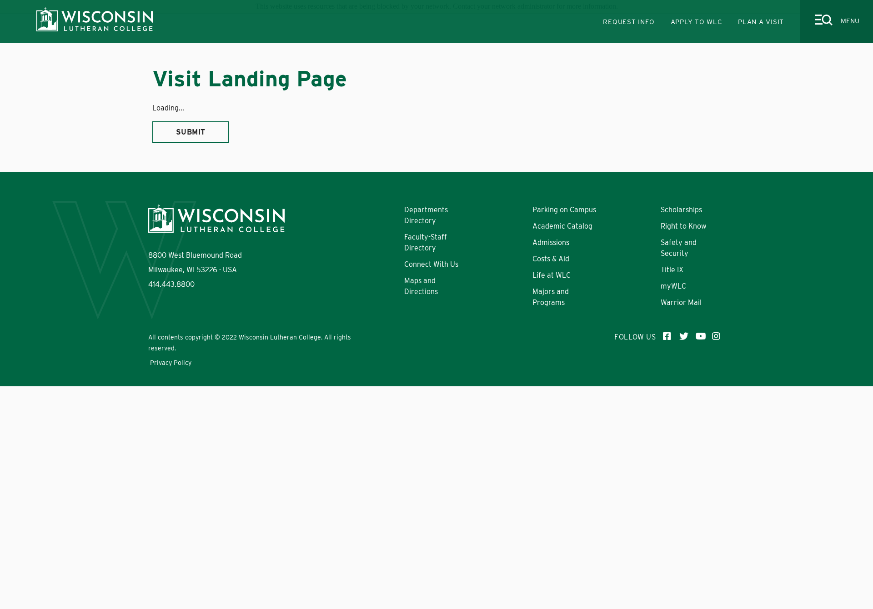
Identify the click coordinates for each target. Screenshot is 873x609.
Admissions (550, 242)
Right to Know (684, 226)
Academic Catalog (562, 226)
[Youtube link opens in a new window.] (700, 337)
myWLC (673, 286)
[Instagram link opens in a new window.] (716, 337)
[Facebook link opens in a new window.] (667, 337)
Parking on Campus (564, 209)
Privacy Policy (170, 362)
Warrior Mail (681, 302)
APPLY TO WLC (696, 22)
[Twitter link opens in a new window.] (683, 337)
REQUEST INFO (628, 22)
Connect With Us (431, 264)
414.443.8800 (171, 284)
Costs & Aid (550, 259)
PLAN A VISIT (761, 22)
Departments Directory (630, 163)
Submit (190, 132)
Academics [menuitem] (232, 170)
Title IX (672, 269)
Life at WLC (551, 275)
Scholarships (681, 209)
